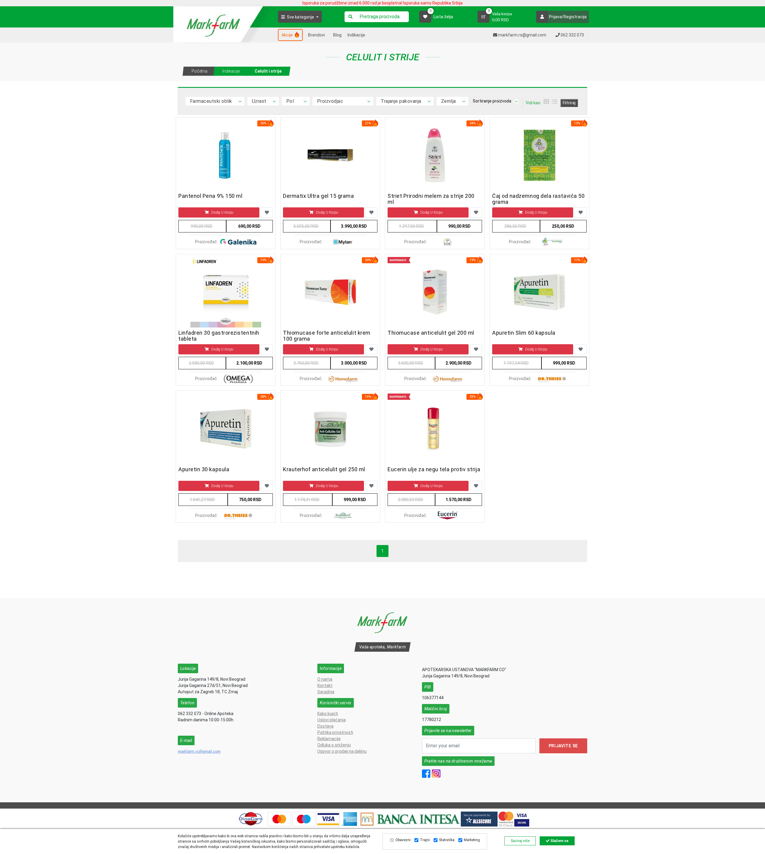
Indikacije (356, 35)
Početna (199, 71)
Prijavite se (563, 745)
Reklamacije (329, 738)
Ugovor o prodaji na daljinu (342, 751)
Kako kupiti (327, 713)
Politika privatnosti (335, 732)
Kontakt (325, 685)
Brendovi (316, 35)
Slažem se (559, 841)
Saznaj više (520, 841)
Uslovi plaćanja (331, 719)
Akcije (287, 35)
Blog (337, 35)
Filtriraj (569, 102)
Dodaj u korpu (222, 212)
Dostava (325, 726)
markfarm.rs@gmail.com (199, 751)
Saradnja (325, 691)
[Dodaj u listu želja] (267, 212)
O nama (324, 679)
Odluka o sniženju (334, 745)
